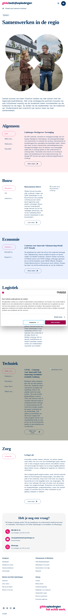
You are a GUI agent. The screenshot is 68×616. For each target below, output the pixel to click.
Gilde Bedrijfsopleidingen (42, 561)
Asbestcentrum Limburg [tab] (10, 198)
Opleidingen (5, 561)
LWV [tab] (6, 134)
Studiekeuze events (7, 565)
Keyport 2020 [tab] (9, 257)
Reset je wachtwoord (41, 596)
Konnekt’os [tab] (8, 252)
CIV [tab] (6, 193)
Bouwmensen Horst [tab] (10, 188)
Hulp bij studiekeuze (7, 568)
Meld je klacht (39, 583)
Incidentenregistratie (41, 586)
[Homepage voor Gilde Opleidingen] (17, 3)
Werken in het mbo (7, 590)
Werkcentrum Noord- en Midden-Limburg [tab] (10, 144)
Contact (38, 580)
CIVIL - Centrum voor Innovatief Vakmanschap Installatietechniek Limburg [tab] (10, 371)
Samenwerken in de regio (43, 568)
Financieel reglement (41, 599)
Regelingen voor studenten (43, 590)
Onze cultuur (5, 583)
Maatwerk (38, 571)
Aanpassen (32, 322)
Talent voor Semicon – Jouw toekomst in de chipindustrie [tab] (10, 391)
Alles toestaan (55, 322)
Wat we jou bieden (7, 586)
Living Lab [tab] (8, 456)
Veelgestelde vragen (41, 593)
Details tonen (58, 317)
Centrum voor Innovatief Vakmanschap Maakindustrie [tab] (10, 376)
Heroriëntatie (5, 571)
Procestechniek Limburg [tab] (10, 381)
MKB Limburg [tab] (9, 139)
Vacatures (5, 580)
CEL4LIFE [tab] (8, 149)
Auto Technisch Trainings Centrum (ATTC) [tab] (10, 386)
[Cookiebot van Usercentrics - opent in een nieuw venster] (58, 292)
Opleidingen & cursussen (42, 565)
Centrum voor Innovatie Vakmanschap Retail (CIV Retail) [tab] (10, 247)
